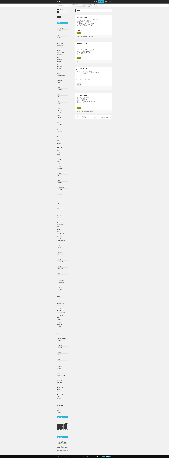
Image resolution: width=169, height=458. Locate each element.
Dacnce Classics (59, 127)
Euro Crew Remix (60, 220)
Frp (57, 242)
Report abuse (108, 117)
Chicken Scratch (59, 89)
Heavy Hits (59, 256)
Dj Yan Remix (59, 194)
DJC (57, 196)
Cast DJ (58, 87)
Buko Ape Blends (60, 84)
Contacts (94, 117)
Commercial (59, 106)
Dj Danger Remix (60, 157)
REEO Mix (58, 363)
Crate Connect (59, 113)
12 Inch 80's (59, 25)
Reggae (58, 364)
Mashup (58, 296)
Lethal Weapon (59, 289)
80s (57, 26)
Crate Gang (59, 117)
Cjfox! (58, 96)
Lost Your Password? (60, 15)
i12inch (58, 273)
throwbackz (63, 450)
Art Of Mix (59, 50)
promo (65, 447)
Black (58, 71)
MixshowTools (59, 319)
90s (57, 32)
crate (62, 442)
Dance (58, 129)
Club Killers (59, 103)
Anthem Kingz (59, 47)
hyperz (60, 444)
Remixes (58, 370)
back (59, 439)
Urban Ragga (59, 401)
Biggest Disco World (60, 70)
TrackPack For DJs (60, 387)
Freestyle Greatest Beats (61, 240)
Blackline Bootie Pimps (61, 75)
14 (64, 426)
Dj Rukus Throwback (60, 184)
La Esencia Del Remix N (61, 282)
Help (106, 1)
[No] (167, 456)
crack (60, 442)
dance (67, 442)
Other (58, 331)
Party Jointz (59, 336)
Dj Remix (58, 180)
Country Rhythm (60, 110)
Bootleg (58, 77)
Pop (58, 343)
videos (59, 452)
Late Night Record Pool (61, 284)
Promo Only (59, 354)
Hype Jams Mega (60, 268)
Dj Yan (58, 192)
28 (64, 429)
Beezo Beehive (59, 66)
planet (62, 447)
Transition (59, 391)
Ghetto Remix (59, 252)
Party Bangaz (59, 335)
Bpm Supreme (59, 80)
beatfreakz (61, 439)
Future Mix (59, 250)
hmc (57, 444)
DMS (58, 210)
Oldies (58, 329)
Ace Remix (59, 37)
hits (66, 443)
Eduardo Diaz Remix (60, 219)
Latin (58, 285)
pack (58, 447)
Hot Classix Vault (60, 263)
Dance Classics (59, 131)
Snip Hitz (58, 373)
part (60, 447)
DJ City (58, 145)
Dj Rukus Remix (59, 182)
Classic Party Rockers (60, 98)
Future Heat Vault (60, 249)
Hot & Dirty (59, 259)
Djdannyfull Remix (60, 199)
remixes (64, 448)
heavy (65, 443)
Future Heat (59, 247)
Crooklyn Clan (59, 119)
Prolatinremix (59, 347)
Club (58, 101)
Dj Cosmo (58, 154)
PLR (58, 342)
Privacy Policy (102, 117)
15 (65, 426)
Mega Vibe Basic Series (61, 303)
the (61, 450)
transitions (66, 450)
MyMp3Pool (59, 326)
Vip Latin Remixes (60, 405)
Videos (58, 403)
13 (62, 426)
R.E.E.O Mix (59, 356)
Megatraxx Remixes (60, 306)
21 (64, 427)
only (65, 446)
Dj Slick (58, 185)
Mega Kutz (59, 301)
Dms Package (59, 212)
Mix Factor (59, 310)
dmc (58, 443)
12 (61, 426)
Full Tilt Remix (59, 243)
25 (59, 429)
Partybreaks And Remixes (61, 338)
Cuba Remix (59, 120)
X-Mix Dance (59, 410)
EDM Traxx (59, 217)
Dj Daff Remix (59, 156)
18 (59, 427)
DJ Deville (58, 161)
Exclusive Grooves (60, 224)
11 (59, 426)
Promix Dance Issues (60, 350)
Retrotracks (59, 371)
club (65, 441)
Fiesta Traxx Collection (61, 233)
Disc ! (58, 136)
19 (61, 427)
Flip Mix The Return (60, 236)
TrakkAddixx (59, 389)
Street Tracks (59, 382)
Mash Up (58, 294)
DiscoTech (59, 140)
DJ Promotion (59, 178)
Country (58, 108)
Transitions (59, 392)
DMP (58, 208)
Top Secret (59, 384)
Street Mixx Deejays (60, 380)
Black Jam (58, 73)
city (62, 441)
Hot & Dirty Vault (60, 261)
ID (57, 275)
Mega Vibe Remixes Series (61, 305)
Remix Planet (59, 368)
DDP (58, 133)
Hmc (58, 257)
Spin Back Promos (60, 377)
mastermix (59, 446)
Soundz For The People (61, 375)
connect (58, 442)
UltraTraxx (59, 398)
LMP (58, 291)
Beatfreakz (59, 61)
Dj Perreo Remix (60, 177)
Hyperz (58, 270)
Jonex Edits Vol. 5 (81, 43)
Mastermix (59, 299)
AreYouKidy (59, 48)
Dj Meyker (59, 173)
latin (64, 444)
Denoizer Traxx (59, 134)
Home (95, 1)
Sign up (78, 32)
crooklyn (64, 442)
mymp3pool (62, 446)
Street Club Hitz (59, 378)
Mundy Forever (59, 324)
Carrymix (58, 85)
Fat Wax (58, 231)
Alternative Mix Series (60, 43)
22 (65, 427)
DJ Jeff (58, 171)
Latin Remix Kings (60, 287)
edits (89, 36)
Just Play (58, 277)
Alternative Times (60, 45)
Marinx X (58, 292)
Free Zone (59, 238)
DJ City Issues (59, 147)
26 (61, 429)
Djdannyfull (59, 198)
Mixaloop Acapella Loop (61, 312)
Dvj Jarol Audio (59, 215)
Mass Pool (59, 298)
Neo (58, 328)
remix (61, 448)
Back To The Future (60, 52)
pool (63, 447)
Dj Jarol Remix (59, 170)
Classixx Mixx (59, 99)
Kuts (58, 278)
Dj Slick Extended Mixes (61, 187)
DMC (58, 203)
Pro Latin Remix (59, 345)
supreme (58, 450)
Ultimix (58, 396)
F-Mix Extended (59, 229)
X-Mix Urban (59, 412)
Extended (58, 226)
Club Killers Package (60, 105)
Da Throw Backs (60, 122)
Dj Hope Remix (59, 168)
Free (62, 443)
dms (61, 443)
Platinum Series (59, 340)
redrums (58, 448)
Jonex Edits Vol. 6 (81, 17)
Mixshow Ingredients (60, 315)
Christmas (59, 91)
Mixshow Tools (59, 317)
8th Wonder (59, 30)
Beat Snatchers (59, 59)
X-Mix (58, 408)
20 (62, 427)
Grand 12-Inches (60, 254)
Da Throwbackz (59, 124)
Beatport (58, 64)
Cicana (58, 94)
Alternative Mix (59, 41)
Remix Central (59, 366)
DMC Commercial (60, 205)
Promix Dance (59, 349)
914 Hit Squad (59, 33)
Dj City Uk (58, 150)
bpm (58, 78)
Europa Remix (59, 222)
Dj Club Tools (59, 152)
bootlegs (58, 441)
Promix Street (59, 352)
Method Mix (59, 308)
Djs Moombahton (60, 201)
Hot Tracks (59, 266)
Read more (108, 456)
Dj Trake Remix (59, 191)
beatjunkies (65, 439)
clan (64, 441)
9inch (58, 35)
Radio (58, 357)
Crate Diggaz (59, 115)
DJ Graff (58, 164)
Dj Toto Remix (59, 189)
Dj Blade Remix (59, 143)
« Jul (59, 432)
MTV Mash (59, 322)
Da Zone (58, 126)
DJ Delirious (59, 159)
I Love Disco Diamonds (61, 271)
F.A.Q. (110, 1)
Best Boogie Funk (60, 68)
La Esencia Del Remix (60, 280)
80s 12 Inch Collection (60, 28)
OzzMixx (58, 333)
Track (58, 385)
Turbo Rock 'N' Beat (60, 394)
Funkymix (58, 245)
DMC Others (59, 206)
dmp (59, 443)
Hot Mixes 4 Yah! (60, 264)
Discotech (58, 138)
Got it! (103, 456)
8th (57, 439)
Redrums (58, 361)
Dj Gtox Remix (59, 166)
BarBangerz (59, 57)
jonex (92, 36)
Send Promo (89, 117)
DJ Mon (58, 175)
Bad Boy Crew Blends (60, 54)
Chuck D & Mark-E (60, 92)
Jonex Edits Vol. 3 (81, 69)
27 (62, 429)
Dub (58, 213)
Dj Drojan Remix (60, 163)
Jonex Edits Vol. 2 (81, 95)
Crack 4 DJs (59, 112)
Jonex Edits (85, 36)
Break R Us (59, 82)
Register (101, 1)
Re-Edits (58, 359)
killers (62, 444)
